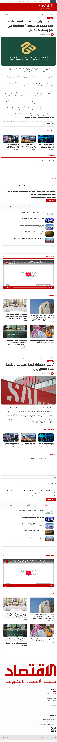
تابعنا (54, 709)
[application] (28, 274)
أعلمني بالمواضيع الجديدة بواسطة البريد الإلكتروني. (43, 197)
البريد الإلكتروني (52, 185)
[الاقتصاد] (45, 7)
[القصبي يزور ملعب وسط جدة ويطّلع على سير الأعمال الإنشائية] (42, 331)
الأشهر (46, 206)
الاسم (54, 179)
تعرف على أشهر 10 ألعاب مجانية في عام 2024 (33, 219)
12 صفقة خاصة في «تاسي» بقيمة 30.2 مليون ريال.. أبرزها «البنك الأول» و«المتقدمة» (12, 146)
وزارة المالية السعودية (51, 694)
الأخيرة (28, 206)
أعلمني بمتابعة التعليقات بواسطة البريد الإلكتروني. (43, 194)
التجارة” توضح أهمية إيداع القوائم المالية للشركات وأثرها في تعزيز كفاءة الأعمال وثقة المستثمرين (42, 317)
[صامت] (7, 287)
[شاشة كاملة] (5, 287)
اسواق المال (45, 15)
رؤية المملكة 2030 (52, 696)
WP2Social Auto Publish (23, 741)
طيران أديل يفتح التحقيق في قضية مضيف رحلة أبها (32, 225)
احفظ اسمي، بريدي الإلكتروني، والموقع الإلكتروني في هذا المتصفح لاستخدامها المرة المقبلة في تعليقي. (31, 191)
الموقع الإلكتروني (23, 185)
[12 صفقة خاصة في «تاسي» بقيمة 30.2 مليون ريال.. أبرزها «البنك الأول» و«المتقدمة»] (11, 139)
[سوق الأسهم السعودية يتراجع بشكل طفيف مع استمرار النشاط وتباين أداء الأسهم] (46, 139)
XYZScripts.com (35, 741)
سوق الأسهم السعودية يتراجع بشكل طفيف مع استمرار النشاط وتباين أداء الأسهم (46, 146)
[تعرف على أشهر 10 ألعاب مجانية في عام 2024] (49, 220)
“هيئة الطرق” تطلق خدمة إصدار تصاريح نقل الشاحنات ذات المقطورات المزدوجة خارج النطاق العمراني (16, 343)
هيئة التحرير (53, 705)
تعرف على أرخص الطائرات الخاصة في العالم (34, 232)
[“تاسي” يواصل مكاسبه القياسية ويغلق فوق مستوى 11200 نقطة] (28, 139)
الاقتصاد (49, 34)
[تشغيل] (51, 287)
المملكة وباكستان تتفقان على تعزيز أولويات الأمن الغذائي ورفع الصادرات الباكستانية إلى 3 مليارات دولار (16, 317)
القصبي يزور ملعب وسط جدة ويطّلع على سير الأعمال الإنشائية (37, 1)
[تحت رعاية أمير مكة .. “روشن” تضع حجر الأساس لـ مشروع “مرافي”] (49, 240)
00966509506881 (48, 722)
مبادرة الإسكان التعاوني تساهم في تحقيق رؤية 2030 (31, 212)
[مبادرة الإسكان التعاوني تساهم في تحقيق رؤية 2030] (49, 214)
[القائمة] (2, 7)
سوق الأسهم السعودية (51, 698)
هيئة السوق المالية (52, 700)
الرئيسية (51, 15)
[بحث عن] (55, 7)
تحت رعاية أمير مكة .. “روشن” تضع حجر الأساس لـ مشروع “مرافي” (28, 238)
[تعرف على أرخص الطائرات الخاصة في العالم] (49, 234)
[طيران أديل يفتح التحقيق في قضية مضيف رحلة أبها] (49, 227)
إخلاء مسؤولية (53, 703)
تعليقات (11, 206)
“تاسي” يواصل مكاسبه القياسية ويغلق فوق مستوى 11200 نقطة (29, 146)
